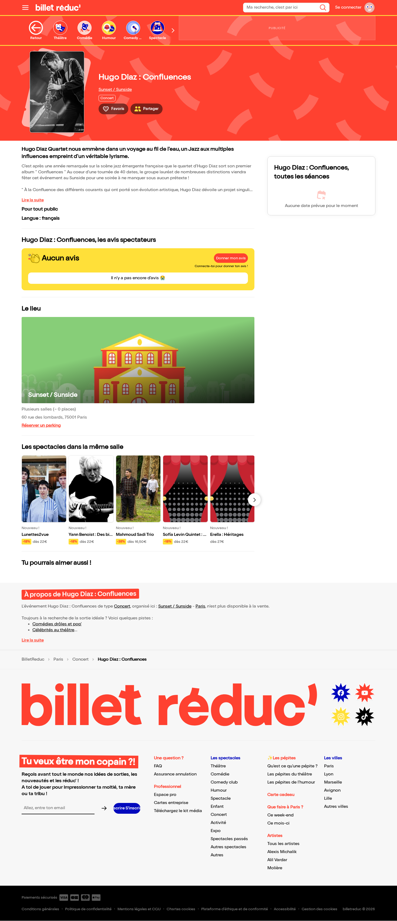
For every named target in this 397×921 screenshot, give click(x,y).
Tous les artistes (283, 843)
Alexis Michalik (282, 851)
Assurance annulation (175, 774)
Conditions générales (40, 909)
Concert (122, 606)
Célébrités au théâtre (53, 630)
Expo (216, 830)
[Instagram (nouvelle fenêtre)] (341, 716)
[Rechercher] (323, 7)
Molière (274, 868)
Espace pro (165, 794)
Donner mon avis (231, 258)
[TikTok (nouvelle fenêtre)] (364, 716)
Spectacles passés (229, 838)
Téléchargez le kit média (178, 810)
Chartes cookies (181, 909)
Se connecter (348, 7)
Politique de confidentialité (88, 909)
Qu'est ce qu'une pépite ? (292, 766)
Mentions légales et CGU (139, 909)
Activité (218, 822)
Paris (200, 606)
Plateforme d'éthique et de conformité (234, 909)
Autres (217, 855)
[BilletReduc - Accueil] (58, 7)
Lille (328, 798)
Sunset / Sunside (115, 89)
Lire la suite (33, 200)
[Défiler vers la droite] (173, 30)
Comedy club (224, 782)
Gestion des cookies (319, 909)
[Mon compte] (369, 7)
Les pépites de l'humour (291, 782)
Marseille (333, 782)
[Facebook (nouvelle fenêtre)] (341, 693)
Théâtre (218, 766)
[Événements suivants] (254, 499)
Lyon (328, 774)
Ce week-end (280, 815)
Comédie (220, 774)
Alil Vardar (277, 860)
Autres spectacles (228, 847)
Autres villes (336, 806)
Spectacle (221, 798)
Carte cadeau (280, 794)
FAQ (158, 766)
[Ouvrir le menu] (27, 7)
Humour (219, 790)
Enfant (217, 806)
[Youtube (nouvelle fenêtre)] (364, 693)
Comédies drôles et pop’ (57, 624)
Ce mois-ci (278, 823)
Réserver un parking (41, 425)
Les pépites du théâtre (289, 774)
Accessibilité (285, 909)
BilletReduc (33, 659)
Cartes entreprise (171, 802)
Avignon (332, 790)
